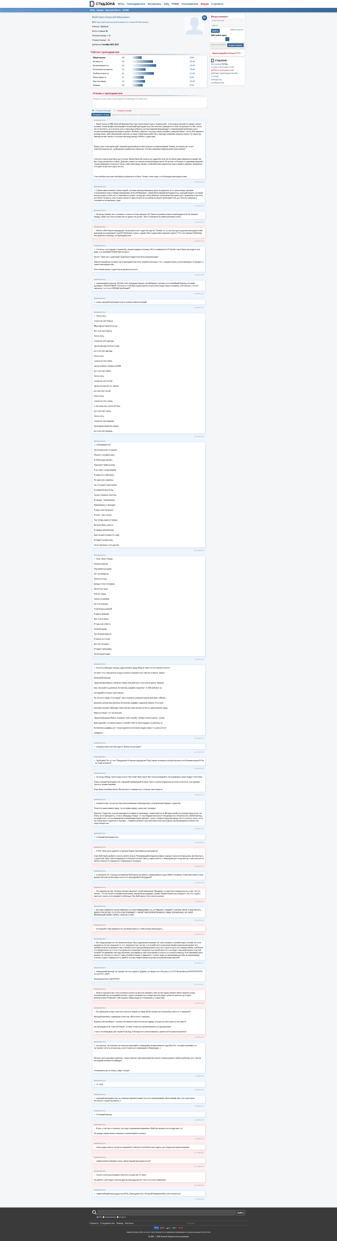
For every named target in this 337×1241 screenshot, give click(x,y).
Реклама (190, 1223)
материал (122, 1217)
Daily (166, 3)
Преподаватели (136, 3)
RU (157, 1228)
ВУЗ (100, 1217)
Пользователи (190, 3)
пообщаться (217, 82)
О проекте (94, 1223)
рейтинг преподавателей (224, 73)
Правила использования (178, 1236)
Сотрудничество (107, 1223)
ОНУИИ (125, 10)
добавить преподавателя (222, 70)
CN (182, 1228)
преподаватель (110, 1217)
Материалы (154, 3)
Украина (99, 10)
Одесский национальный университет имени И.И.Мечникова (122, 22)
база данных (216, 64)
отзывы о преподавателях (222, 67)
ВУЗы (121, 3)
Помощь (119, 1223)
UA (169, 1228)
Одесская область (113, 10)
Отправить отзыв (101, 115)
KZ (176, 1228)
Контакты (129, 1223)
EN (163, 1228)
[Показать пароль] (241, 25)
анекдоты (216, 79)
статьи (214, 76)
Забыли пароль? (237, 29)
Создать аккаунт (235, 45)
